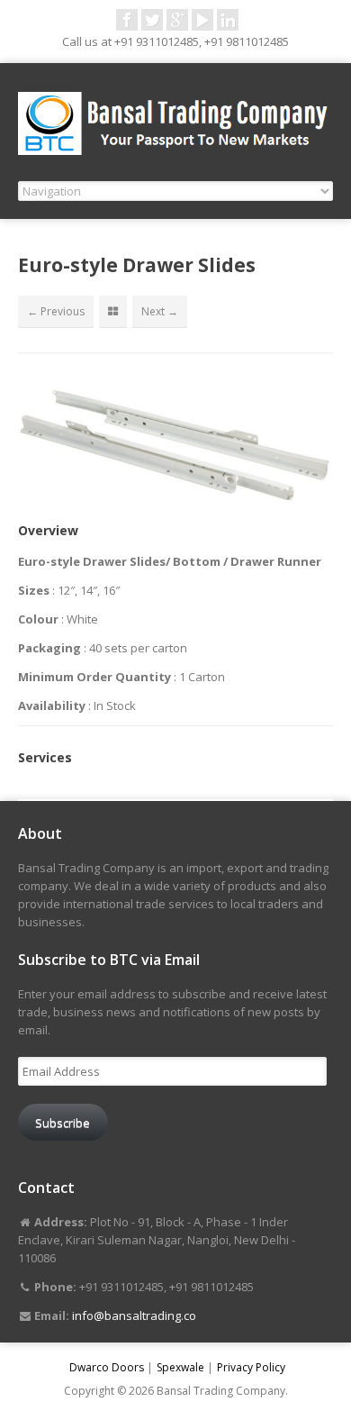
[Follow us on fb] (127, 20)
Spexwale (180, 1367)
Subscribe (62, 1123)
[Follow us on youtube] (202, 20)
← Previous (56, 311)
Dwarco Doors (106, 1367)
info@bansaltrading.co (134, 1315)
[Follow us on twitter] (152, 20)
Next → (159, 311)
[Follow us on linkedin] (227, 20)
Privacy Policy (251, 1367)
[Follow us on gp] (177, 20)
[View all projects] (113, 312)
